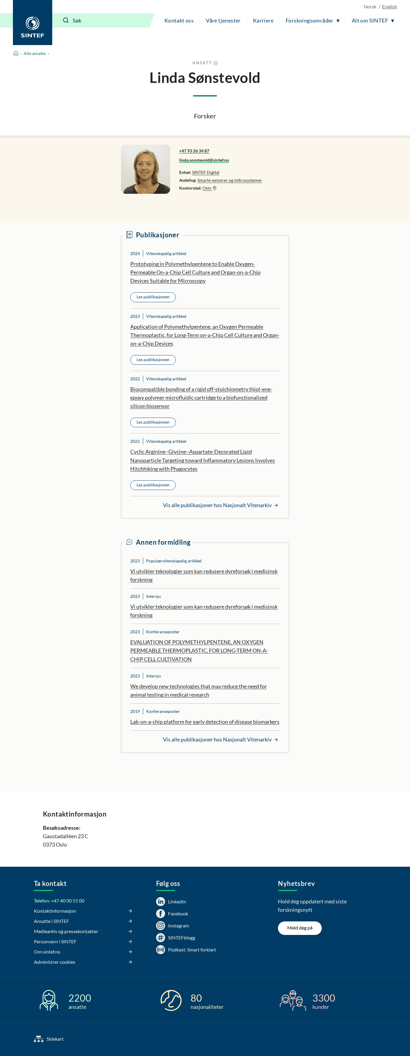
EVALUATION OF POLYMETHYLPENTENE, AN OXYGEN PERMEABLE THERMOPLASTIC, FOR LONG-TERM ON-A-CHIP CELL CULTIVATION (199, 650)
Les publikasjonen (153, 296)
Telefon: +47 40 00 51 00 (59, 900)
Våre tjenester (223, 20)
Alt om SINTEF (370, 20)
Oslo (207, 187)
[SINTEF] (32, 22)
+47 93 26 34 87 (194, 150)
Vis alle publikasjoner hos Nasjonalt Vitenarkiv (218, 505)
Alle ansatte (35, 53)
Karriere (263, 20)
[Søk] (66, 20)
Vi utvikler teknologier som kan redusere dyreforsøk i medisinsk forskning (204, 575)
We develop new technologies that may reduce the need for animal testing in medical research (198, 690)
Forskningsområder (309, 20)
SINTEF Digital (205, 172)
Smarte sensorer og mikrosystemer (229, 180)
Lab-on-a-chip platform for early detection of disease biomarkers (204, 721)
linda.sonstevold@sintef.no (204, 160)
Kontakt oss (179, 20)
